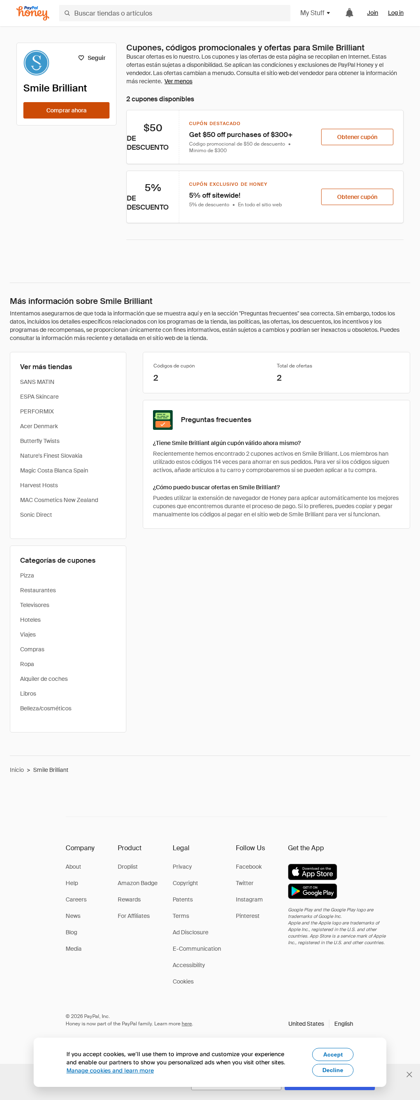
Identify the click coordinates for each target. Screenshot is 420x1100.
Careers (76, 899)
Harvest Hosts (39, 485)
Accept (333, 1054)
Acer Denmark (39, 426)
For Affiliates (134, 916)
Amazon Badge (138, 883)
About (73, 866)
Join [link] (372, 12)
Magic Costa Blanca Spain (54, 470)
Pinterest (248, 916)
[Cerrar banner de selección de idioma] (409, 1075)
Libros (28, 693)
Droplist (128, 866)
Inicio (17, 770)
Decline (332, 1070)
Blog (71, 932)
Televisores (34, 605)
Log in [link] (396, 12)
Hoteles (30, 619)
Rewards (129, 899)
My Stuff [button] (312, 13)
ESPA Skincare (39, 396)
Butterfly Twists (39, 441)
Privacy (182, 866)
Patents (183, 899)
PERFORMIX (37, 411)
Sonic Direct (36, 514)
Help (72, 883)
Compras (32, 649)
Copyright (185, 883)
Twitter (244, 883)
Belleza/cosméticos (45, 708)
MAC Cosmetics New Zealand (59, 500)
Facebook (249, 866)
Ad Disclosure (190, 932)
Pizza (27, 575)
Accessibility (189, 965)
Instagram (249, 899)
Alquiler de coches (44, 678)
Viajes (28, 634)
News (73, 916)
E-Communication (197, 948)
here (187, 1023)
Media (74, 948)
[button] (320, 1024)
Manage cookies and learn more (110, 1070)
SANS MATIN (37, 382)
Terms (181, 916)
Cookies (183, 981)
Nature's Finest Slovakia (51, 455)
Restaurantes (38, 590)
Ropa (27, 664)
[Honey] (32, 13)
